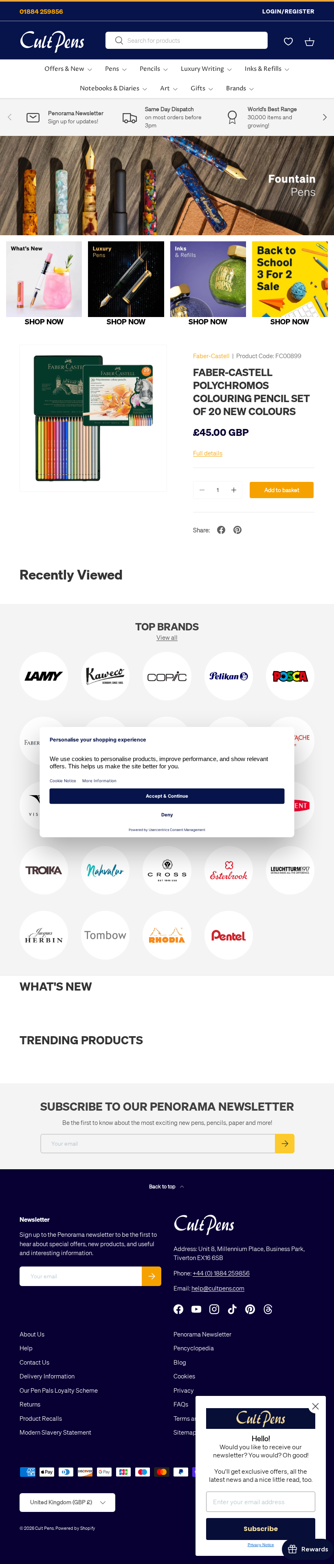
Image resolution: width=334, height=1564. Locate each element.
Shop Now (44, 321)
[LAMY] (44, 676)
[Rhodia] (167, 935)
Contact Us (34, 1362)
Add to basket (281, 489)
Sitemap (185, 1432)
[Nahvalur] (105, 870)
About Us (32, 1334)
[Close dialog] (315, 1406)
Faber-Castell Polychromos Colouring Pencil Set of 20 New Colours (251, 391)
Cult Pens (44, 1528)
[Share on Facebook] (221, 530)
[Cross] (167, 870)
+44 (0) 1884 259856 (221, 1273)
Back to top (163, 1186)
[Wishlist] (288, 42)
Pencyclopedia (194, 1348)
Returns (30, 1404)
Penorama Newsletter (202, 1334)
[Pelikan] (228, 676)
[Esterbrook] (228, 870)
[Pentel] (228, 935)
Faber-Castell (211, 356)
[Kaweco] (105, 676)
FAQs (181, 1404)
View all (167, 637)
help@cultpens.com (217, 1288)
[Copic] (167, 676)
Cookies (184, 1376)
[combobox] (186, 40)
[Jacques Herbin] (44, 935)
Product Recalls (41, 1418)
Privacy (184, 1390)
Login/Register (288, 11)
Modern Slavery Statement (55, 1432)
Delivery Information (47, 1376)
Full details (207, 453)
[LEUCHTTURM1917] (290, 870)
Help (26, 1348)
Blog (180, 1362)
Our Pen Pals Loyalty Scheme (59, 1390)
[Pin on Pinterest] (237, 530)
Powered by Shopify (75, 1528)
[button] (310, 42)
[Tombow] (105, 935)
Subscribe (261, 1528)
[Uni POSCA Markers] (290, 676)
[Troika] (44, 870)
